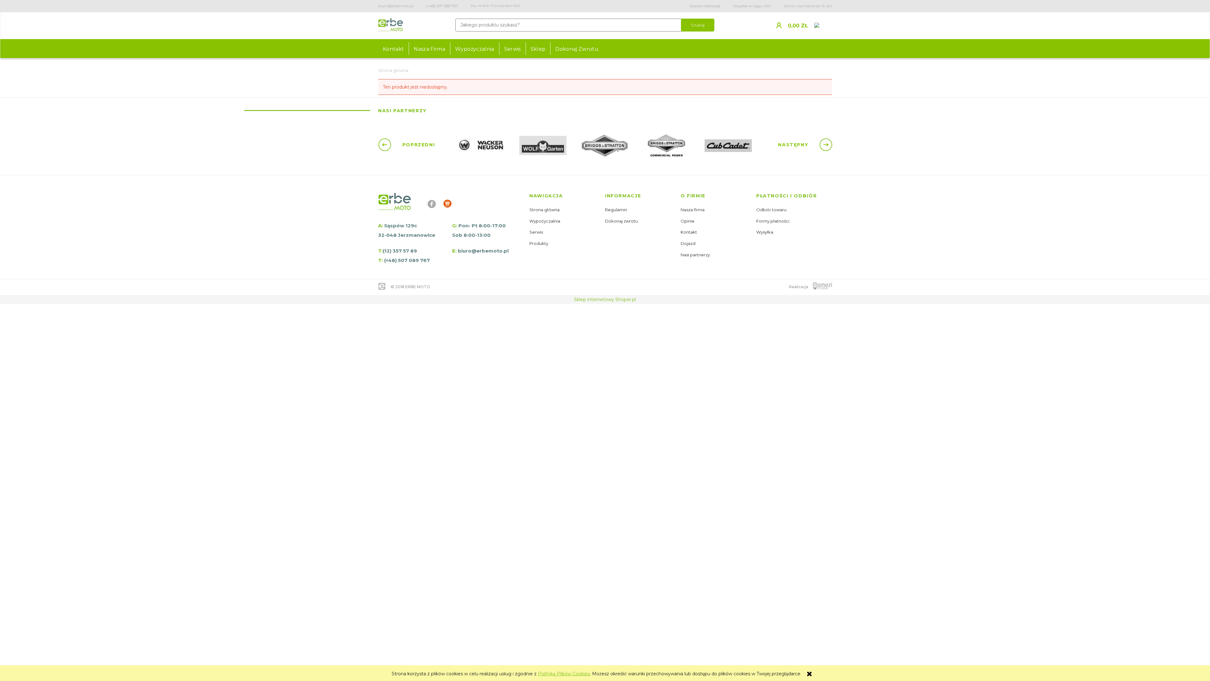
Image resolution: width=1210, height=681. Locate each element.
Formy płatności (773, 221)
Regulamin (616, 209)
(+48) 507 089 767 (442, 5)
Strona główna (545, 209)
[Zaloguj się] (781, 25)
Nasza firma (693, 209)
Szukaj (698, 25)
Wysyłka (765, 232)
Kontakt (689, 232)
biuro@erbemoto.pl (396, 5)
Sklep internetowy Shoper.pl (605, 299)
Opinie (688, 221)
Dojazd (688, 243)
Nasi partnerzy (696, 254)
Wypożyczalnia (545, 221)
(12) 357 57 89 (400, 251)
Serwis (536, 232)
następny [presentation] (794, 145)
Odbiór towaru (771, 209)
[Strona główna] (390, 25)
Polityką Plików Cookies (564, 674)
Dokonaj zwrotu (622, 221)
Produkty (539, 243)
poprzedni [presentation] (417, 145)
